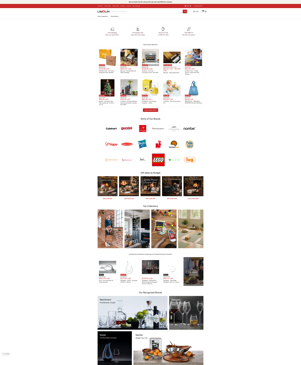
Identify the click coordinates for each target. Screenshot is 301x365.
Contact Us (100, 6)
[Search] (185, 11)
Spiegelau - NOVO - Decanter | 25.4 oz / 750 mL (128, 281)
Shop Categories (103, 16)
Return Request (136, 6)
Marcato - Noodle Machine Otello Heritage (128, 71)
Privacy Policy (115, 6)
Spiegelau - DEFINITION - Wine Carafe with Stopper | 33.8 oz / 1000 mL (150, 282)
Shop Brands (114, 16)
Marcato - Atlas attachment (171, 72)
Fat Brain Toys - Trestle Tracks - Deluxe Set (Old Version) (192, 72)
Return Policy (108, 6)
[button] (196, 11)
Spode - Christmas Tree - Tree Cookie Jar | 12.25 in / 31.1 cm (106, 103)
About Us (128, 6)
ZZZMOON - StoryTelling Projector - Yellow (149, 102)
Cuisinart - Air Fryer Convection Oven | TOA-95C (150, 71)
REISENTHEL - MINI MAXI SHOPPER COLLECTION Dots (193, 102)
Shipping (123, 6)
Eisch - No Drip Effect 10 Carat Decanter (106, 281)
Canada (198, 6)
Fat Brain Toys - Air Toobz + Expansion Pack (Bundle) (107, 71)
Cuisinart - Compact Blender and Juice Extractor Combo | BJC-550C (128, 103)
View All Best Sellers (150, 110)
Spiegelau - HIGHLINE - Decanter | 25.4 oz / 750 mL (171, 281)
